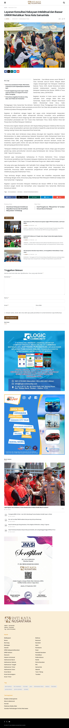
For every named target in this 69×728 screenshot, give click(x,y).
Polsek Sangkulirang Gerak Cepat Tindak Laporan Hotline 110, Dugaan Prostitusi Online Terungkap (16, 92)
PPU (36, 664)
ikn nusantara (12, 192)
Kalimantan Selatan (10, 662)
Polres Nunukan (40, 662)
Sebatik (37, 669)
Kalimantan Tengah (10, 664)
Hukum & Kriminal (9, 657)
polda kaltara (8, 689)
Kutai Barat (7, 672)
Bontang (6, 643)
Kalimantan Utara (9, 669)
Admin (7, 19)
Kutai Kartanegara (9, 674)
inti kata (20, 192)
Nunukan (38, 643)
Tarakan (37, 674)
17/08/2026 (31, 240)
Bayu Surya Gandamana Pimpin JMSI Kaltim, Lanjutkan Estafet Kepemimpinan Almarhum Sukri (17, 86)
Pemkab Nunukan (40, 652)
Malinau (37, 638)
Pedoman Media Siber (10, 706)
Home (5, 7)
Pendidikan (38, 655)
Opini (36, 645)
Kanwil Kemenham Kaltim (31, 192)
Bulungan (7, 645)
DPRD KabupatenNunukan (12, 650)
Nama (6, 298)
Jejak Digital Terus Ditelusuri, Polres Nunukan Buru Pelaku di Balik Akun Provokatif (26, 507)
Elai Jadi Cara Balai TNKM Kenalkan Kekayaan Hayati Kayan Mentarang (24, 519)
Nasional (38, 640)
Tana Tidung (39, 672)
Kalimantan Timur (12, 7)
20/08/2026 (31, 225)
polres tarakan (18, 689)
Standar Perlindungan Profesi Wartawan (16, 708)
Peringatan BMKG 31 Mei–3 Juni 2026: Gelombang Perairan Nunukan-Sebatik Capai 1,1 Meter (30, 514)
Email (6, 305)
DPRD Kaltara (8, 652)
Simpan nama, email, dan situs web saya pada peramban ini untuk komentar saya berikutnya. (34, 313)
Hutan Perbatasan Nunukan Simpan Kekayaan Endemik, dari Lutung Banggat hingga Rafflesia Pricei (31, 529)
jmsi (31, 686)
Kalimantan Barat (9, 660)
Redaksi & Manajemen (10, 699)
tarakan (26, 689)
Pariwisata (38, 647)
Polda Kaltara (39, 657)
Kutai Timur (7, 677)
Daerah (6, 647)
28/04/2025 (15, 19)
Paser (37, 650)
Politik (37, 660)
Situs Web (39, 305)
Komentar (7, 277)
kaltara (47, 686)
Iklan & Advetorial (9, 701)
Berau (6, 640)
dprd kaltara (8, 686)
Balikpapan (7, 638)
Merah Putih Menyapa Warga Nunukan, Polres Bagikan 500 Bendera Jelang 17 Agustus (28, 524)
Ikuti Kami (6, 322)
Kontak (6, 703)
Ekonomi (6, 655)
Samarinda (38, 667)
